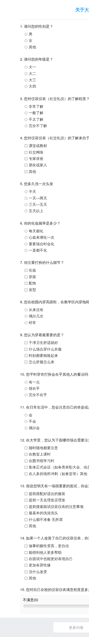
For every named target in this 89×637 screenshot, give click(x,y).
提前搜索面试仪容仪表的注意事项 (56, 506)
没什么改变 (38, 571)
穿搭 (32, 276)
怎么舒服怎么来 (41, 361)
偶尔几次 (36, 315)
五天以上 (36, 210)
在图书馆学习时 (41, 460)
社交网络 (36, 152)
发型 (32, 289)
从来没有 (36, 309)
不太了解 (36, 119)
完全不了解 (38, 125)
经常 (32, 322)
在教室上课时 (40, 454)
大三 (32, 79)
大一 (32, 66)
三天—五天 (38, 204)
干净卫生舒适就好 (43, 342)
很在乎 (34, 388)
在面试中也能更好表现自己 (51, 558)
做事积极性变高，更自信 (49, 545)
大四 (32, 86)
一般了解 (36, 112)
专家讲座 (36, 158)
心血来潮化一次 (41, 237)
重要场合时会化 (41, 243)
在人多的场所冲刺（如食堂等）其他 (58, 473)
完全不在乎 (38, 394)
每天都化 (36, 230)
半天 (32, 191)
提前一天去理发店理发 (47, 499)
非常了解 (36, 106)
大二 (32, 73)
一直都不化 (38, 250)
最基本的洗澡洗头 (43, 512)
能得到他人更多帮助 (45, 552)
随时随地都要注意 (43, 447)
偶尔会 (34, 427)
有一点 (34, 382)
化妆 (32, 270)
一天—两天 (38, 198)
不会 (32, 421)
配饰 (32, 283)
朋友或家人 (38, 164)
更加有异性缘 (40, 565)
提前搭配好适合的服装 (47, 493)
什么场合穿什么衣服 (45, 349)
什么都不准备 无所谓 (46, 519)
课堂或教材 (38, 145)
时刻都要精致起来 (43, 355)
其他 (32, 46)
